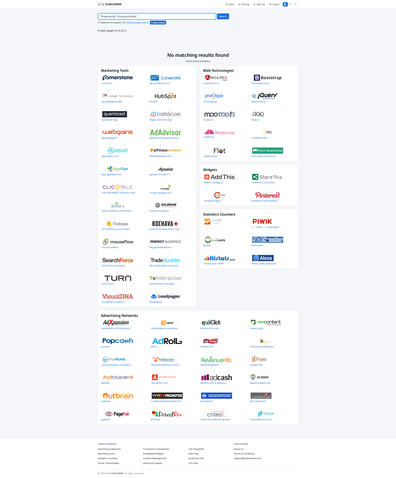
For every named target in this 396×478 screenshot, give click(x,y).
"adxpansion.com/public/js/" (116, 328)
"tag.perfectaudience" (160, 247)
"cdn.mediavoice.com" (261, 419)
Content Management (154, 458)
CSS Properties (196, 448)
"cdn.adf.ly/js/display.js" (262, 346)
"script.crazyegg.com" (160, 192)
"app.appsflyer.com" (111, 174)
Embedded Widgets (153, 453)
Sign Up (261, 4)
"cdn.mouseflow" (110, 247)
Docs (231, 4)
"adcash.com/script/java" (213, 382)
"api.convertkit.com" (159, 83)
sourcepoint (206, 401)
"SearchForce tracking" (113, 265)
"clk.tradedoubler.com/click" (164, 265)
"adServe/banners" (210, 364)
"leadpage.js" (156, 301)
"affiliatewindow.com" (160, 156)
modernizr (208, 136)
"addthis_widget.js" (213, 182)
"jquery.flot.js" (210, 156)
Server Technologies (108, 463)
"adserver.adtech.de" (260, 382)
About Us (239, 448)
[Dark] (295, 4)
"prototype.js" (210, 101)
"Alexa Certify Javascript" (264, 263)
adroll (154, 346)
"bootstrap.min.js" (260, 83)
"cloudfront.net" (259, 137)
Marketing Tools (106, 453)
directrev (155, 419)
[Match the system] (285, 4)
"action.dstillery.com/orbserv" (117, 210)
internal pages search (137, 22)
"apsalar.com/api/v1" (160, 174)
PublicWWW (113, 4)
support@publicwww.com (247, 458)
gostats (207, 245)
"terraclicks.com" (159, 382)
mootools (208, 119)
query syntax (159, 22)
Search (223, 16)
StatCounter (257, 245)
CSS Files (193, 463)
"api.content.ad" (257, 401)
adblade (105, 382)
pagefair (105, 419)
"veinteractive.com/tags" (162, 283)
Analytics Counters (108, 458)
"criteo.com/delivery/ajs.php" (215, 419)
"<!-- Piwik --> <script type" (265, 226)
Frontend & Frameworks (156, 448)
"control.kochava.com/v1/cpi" (164, 228)
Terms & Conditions (244, 453)
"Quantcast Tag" (109, 119)
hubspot (153, 101)
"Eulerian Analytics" (159, 210)
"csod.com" (107, 83)
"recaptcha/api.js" (212, 200)
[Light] (290, 4)
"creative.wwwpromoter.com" (166, 401)
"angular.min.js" (211, 83)
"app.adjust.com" (110, 156)
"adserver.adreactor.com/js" (165, 364)
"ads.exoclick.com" (210, 328)
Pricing (245, 4)
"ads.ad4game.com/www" (165, 328)
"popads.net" (256, 364)
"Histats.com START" (214, 263)
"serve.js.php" (256, 328)
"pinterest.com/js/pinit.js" (264, 200)
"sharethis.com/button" (263, 182)
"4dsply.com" (207, 346)
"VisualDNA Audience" (113, 301)
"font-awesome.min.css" (264, 156)
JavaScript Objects (152, 463)
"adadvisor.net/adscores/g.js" (164, 137)
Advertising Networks (109, 448)
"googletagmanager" (112, 101)
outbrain (105, 401)
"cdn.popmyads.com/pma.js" (116, 364)
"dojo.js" (255, 119)
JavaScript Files (196, 458)
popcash (105, 346)
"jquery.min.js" (259, 101)
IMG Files (194, 453)
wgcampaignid (109, 137)
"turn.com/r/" (108, 283)
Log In (275, 4)
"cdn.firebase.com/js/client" (115, 228)
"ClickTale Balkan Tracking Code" (118, 192)
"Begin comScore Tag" (160, 119)
